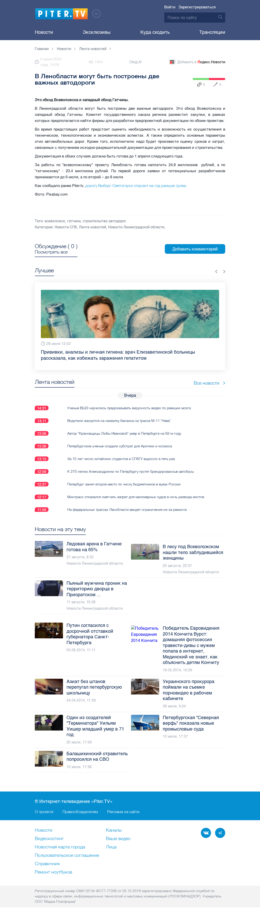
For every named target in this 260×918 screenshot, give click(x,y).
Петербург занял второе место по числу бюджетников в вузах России (124, 484)
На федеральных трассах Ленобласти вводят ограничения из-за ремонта (127, 509)
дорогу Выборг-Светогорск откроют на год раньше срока (135, 185)
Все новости (206, 383)
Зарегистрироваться (197, 7)
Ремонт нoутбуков (53, 872)
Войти (169, 7)
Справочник (47, 863)
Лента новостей (92, 227)
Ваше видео (118, 838)
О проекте (44, 812)
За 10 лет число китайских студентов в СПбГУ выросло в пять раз (121, 458)
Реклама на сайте (123, 812)
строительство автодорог (104, 221)
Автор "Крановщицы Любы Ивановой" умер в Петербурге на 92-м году (124, 433)
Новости (44, 32)
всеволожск (55, 221)
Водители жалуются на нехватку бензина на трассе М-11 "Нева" (119, 420)
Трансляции (212, 32)
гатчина (74, 221)
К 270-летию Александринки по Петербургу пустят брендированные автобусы (130, 471)
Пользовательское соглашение (67, 855)
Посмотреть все (51, 252)
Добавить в (201, 62)
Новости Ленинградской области (136, 227)
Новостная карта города (60, 847)
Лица (111, 847)
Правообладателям (80, 812)
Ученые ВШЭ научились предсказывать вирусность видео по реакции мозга (129, 408)
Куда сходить (155, 32)
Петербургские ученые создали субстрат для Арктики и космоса (119, 446)
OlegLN (135, 62)
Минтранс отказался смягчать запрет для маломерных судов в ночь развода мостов (135, 497)
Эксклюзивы (96, 32)
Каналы (114, 830)
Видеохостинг (49, 838)
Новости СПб (66, 227)
